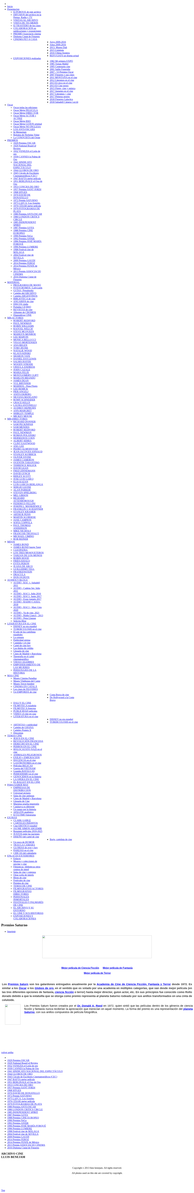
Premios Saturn (18, 984)
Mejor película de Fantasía (118, 968)
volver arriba (7, 1052)
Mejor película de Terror (97, 973)
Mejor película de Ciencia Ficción (80, 968)
